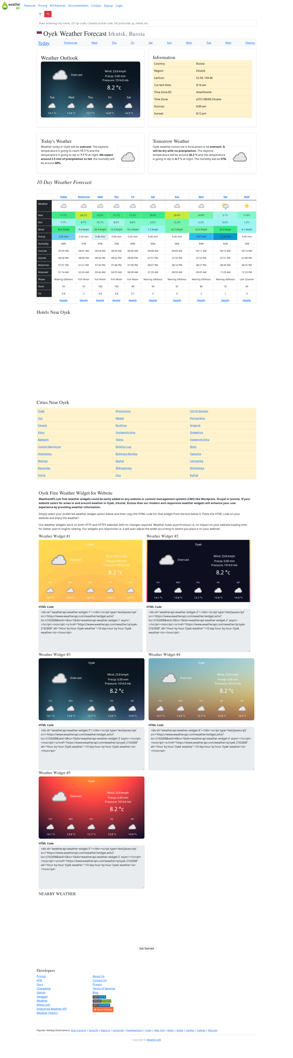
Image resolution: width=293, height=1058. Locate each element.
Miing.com (43, 1005)
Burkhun (121, 425)
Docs (40, 984)
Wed (94, 43)
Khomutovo (123, 411)
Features (29, 5)
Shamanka (45, 454)
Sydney (201, 1030)
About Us (98, 976)
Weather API (154, 1039)
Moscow (212, 1030)
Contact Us (100, 980)
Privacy (97, 984)
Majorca (105, 1030)
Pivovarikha (197, 418)
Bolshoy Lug (123, 447)
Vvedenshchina (199, 439)
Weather (42, 1001)
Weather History (47, 1013)
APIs (39, 980)
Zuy (40, 418)
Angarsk (195, 425)
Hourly (63, 300)
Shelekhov (196, 432)
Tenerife (93, 1030)
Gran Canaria (78, 1030)
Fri (132, 43)
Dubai (180, 1030)
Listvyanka (196, 461)
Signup (108, 5)
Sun (169, 43)
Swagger (42, 996)
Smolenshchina (125, 432)
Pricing (42, 5)
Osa (118, 475)
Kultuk (194, 475)
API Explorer (58, 5)
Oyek (41, 411)
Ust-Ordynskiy (199, 411)
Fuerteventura (134, 1030)
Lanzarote (118, 1030)
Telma (119, 439)
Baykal (120, 461)
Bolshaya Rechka (126, 454)
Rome (170, 1030)
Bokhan (43, 461)
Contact (96, 5)
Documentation (78, 5)
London (190, 1030)
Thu (114, 43)
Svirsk (42, 475)
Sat (151, 43)
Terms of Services (104, 988)
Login (119, 5)
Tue (209, 43)
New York (159, 1030)
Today (43, 43)
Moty (193, 447)
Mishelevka (197, 468)
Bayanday (44, 468)
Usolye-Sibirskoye (49, 447)
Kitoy (41, 432)
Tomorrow (70, 43)
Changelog (44, 988)
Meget (120, 418)
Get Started (146, 948)
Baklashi (43, 439)
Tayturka (195, 454)
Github (41, 992)
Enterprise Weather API (52, 1009)
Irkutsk (42, 425)
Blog (95, 992)
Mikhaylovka (124, 468)
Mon (189, 43)
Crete (148, 1030)
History (250, 43)
